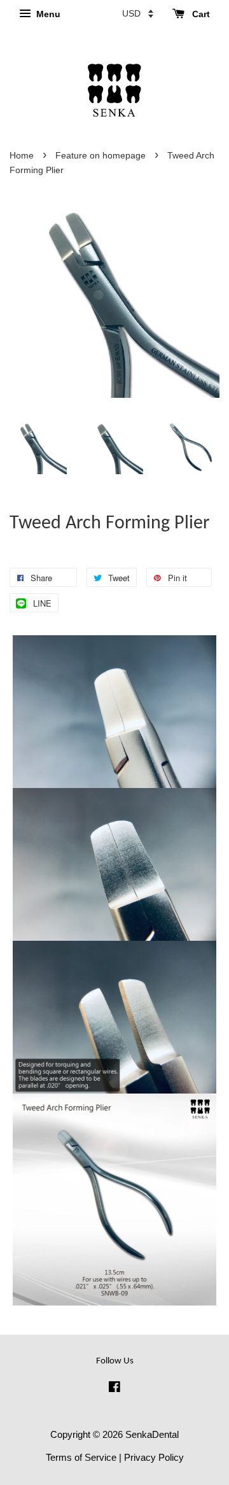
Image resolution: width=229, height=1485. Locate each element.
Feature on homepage (100, 155)
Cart (200, 14)
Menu (47, 14)
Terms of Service (81, 1457)
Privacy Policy (154, 1457)
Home (22, 155)
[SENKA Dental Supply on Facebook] (114, 1388)
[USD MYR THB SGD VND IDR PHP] (138, 13)
